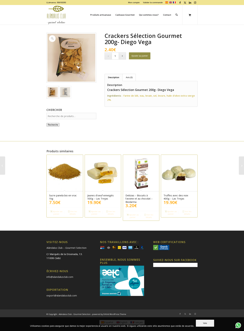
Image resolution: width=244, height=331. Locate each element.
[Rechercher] (176, 15)
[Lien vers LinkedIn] (190, 2)
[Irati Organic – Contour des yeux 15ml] (241, 165)
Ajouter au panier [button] (57, 212)
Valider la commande (153, 2)
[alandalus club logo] (56, 15)
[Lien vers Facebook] (180, 2)
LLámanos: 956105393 (56, 2)
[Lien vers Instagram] (195, 2)
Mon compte (134, 2)
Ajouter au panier (139, 55)
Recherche (53, 125)
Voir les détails (73, 212)
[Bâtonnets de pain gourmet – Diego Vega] (2, 165)
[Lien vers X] (185, 2)
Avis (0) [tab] (129, 77)
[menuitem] (133, 2)
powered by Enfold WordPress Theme (109, 314)
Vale (205, 323)
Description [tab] (113, 77)
